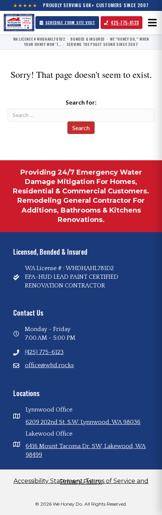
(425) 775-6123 (44, 352)
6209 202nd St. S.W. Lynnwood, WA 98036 (83, 422)
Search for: (81, 102)
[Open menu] (152, 22)
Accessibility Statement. (49, 481)
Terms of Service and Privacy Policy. (104, 481)
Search (81, 127)
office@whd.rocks (49, 365)
